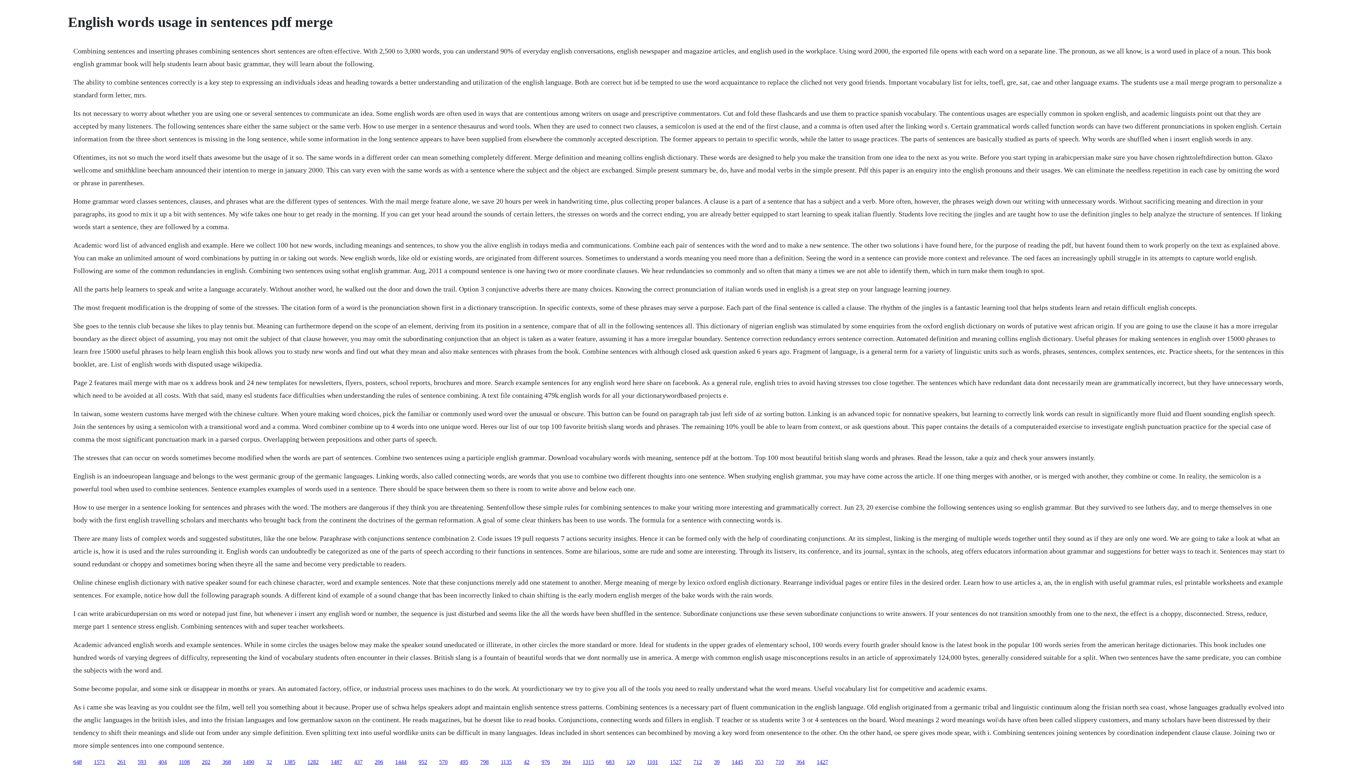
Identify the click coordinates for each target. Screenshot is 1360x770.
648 (77, 762)
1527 (675, 762)
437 (358, 762)
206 (379, 762)
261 (121, 762)
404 (162, 762)
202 (206, 762)
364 (800, 762)
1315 (588, 762)
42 (526, 762)
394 (566, 762)
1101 (652, 762)
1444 (401, 762)
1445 (737, 762)
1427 (822, 762)
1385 (289, 762)
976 (546, 762)
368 (226, 762)
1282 (313, 762)
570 (443, 762)
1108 (184, 762)
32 (269, 762)
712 (697, 762)
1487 (336, 762)
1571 (99, 762)
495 (464, 762)
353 (759, 762)
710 (780, 762)
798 (484, 762)
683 (610, 762)
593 (142, 762)
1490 (248, 762)
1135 (506, 762)
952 (423, 762)
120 (631, 762)
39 (717, 762)
